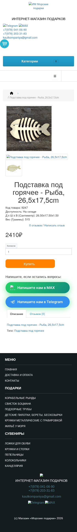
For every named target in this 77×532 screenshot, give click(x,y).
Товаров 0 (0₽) (4, 43)
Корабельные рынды (20, 398)
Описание (16, 314)
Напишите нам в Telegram (40, 302)
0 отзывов (35, 225)
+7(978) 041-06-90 (15, 29)
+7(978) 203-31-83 (15, 33)
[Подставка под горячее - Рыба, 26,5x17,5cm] (29, 129)
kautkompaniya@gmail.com (20, 37)
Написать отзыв (54, 225)
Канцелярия (14, 465)
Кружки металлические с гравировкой (33, 420)
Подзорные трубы (18, 409)
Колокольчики (15, 460)
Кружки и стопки (17, 449)
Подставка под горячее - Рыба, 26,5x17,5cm (34, 97)
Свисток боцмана (18, 403)
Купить (29, 263)
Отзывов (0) (37, 314)
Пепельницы (14, 454)
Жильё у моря (15, 426)
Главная (11, 369)
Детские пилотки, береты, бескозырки (33, 415)
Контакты (12, 380)
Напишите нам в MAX (36, 288)
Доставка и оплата (19, 375)
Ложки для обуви (17, 443)
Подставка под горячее (29, 330)
